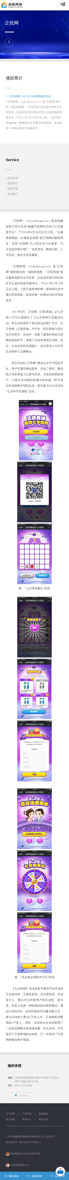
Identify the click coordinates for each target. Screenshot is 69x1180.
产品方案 (26, 1113)
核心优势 (10, 1119)
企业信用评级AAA (20, 1165)
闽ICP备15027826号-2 (30, 1142)
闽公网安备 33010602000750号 (25, 1153)
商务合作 (43, 1119)
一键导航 (22, 1095)
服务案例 (43, 1113)
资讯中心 (26, 1119)
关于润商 (10, 1113)
